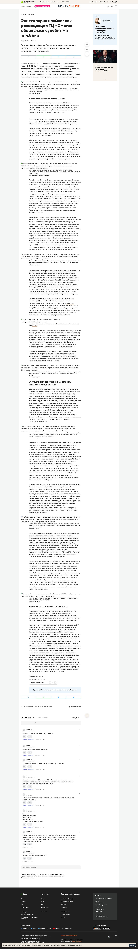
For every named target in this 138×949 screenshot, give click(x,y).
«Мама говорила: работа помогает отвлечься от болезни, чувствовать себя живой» (105, 29)
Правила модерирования (27, 877)
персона (97, 16)
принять (132, 945)
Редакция (24, 912)
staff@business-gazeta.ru (101, 916)
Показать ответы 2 (28, 755)
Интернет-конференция (67, 898)
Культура (45, 894)
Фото (42, 904)
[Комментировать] (87, 45)
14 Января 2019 (25, 40)
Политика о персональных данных (69, 935)
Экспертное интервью (70, 894)
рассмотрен (70, 303)
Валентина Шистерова (36, 676)
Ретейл (31, 14)
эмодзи (29, 736)
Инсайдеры (64, 907)
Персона (23, 901)
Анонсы (43, 898)
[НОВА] (42, 6)
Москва (101, 1)
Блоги (22, 904)
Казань (23, 6)
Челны (91, 1)
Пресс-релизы (24, 907)
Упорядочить (75, 717)
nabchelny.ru (34, 325)
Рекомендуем (98, 64)
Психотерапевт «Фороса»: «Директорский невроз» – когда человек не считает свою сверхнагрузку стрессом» (104, 70)
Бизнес (24, 14)
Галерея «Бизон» (65, 914)
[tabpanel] (105, 29)
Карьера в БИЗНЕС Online (27, 914)
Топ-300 (63, 917)
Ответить (38, 739)
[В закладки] (87, 49)
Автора (45, 717)
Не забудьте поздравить (67, 901)
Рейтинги (63, 904)
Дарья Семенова (107, 20)
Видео (42, 901)
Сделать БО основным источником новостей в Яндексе (55, 690)
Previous (95, 43)
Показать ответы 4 (28, 827)
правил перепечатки (76, 941)
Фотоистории (44, 907)
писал (68, 487)
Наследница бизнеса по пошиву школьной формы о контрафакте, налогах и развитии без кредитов (103, 37)
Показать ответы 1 (28, 739)
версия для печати (76, 706)
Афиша (23, 898)
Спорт (25, 894)
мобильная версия (67, 928)
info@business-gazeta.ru (101, 905)
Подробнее (79, 945)
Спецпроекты (65, 912)
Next (115, 43)
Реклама (43, 912)
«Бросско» (105, 21)
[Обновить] (87, 715)
